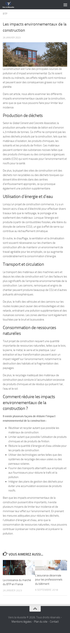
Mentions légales (22, 621)
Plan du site (40, 621)
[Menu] (65, 4)
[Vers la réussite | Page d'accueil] (10, 4)
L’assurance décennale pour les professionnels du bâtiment (48, 580)
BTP (5, 13)
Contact (54, 621)
